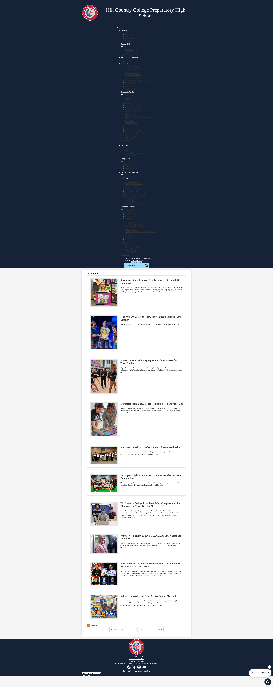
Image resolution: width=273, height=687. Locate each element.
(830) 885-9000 (139, 661)
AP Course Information (133, 77)
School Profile (130, 40)
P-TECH (128, 42)
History (127, 36)
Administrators (130, 48)
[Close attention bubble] (269, 667)
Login (129, 671)
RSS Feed (94, 625)
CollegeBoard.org (131, 82)
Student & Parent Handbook (134, 132)
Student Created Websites (133, 130)
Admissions (129, 61)
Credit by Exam (130, 100)
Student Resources (131, 134)
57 (153, 629)
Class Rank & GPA (132, 73)
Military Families (131, 115)
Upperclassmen (130, 65)
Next (158, 629)
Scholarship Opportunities (134, 69)
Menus (127, 119)
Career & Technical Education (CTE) (137, 80)
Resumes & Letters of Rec (134, 88)
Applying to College (132, 67)
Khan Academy (130, 84)
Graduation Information (133, 109)
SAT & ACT (129, 86)
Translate (98, 675)
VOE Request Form (132, 136)
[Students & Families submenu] (122, 94)
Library (127, 113)
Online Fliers (129, 121)
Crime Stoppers (130, 102)
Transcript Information (132, 71)
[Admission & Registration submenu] (122, 174)
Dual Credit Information (133, 75)
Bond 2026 (129, 34)
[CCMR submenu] (127, 63)
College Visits (130, 90)
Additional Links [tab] (136, 262)
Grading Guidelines (132, 107)
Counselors (129, 50)
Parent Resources (131, 123)
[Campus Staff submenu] (122, 46)
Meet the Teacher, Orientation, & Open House (140, 117)
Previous (116, 629)
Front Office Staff (131, 52)
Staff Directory (130, 55)
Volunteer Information (132, 138)
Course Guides (130, 103)
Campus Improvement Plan (134, 38)
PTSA (127, 125)
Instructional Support (132, 54)
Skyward (128, 128)
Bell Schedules (130, 96)
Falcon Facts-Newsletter (133, 105)
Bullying (128, 98)
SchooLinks (129, 126)
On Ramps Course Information (135, 78)
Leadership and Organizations (135, 111)
